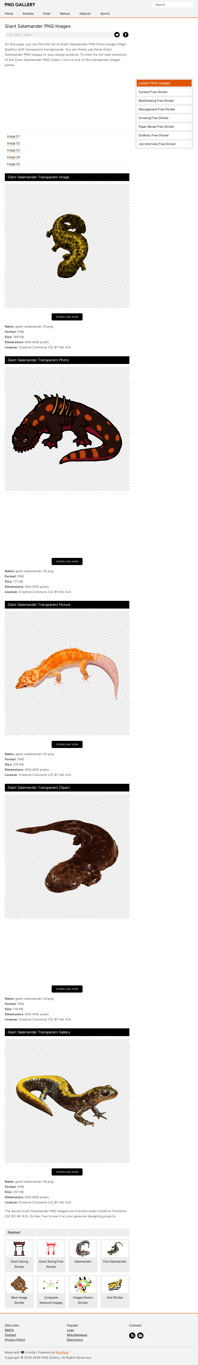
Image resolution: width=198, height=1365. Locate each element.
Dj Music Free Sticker (154, 135)
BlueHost (62, 1352)
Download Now (67, 316)
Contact (10, 1335)
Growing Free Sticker (154, 118)
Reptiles (27, 35)
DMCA (9, 1330)
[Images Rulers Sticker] (83, 1279)
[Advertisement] (67, 100)
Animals (17, 35)
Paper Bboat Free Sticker (156, 126)
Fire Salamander (114, 1261)
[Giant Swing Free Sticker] (51, 1243)
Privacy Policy (15, 1340)
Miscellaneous (77, 1335)
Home (9, 35)
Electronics (75, 1340)
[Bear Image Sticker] (19, 1279)
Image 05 (13, 164)
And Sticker (115, 1297)
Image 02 (13, 143)
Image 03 (13, 150)
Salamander (82, 1261)
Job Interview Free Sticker (157, 144)
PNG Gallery (20, 4)
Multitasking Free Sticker (156, 100)
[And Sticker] (115, 1279)
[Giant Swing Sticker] (19, 1243)
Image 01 (13, 136)
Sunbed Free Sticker (153, 92)
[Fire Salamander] (115, 1243)
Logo (70, 1330)
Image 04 (13, 157)
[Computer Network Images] (51, 1279)
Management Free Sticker (157, 109)
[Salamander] (83, 1243)
